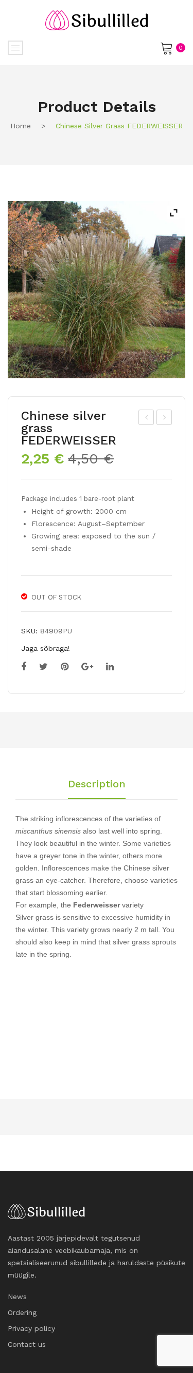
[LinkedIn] (110, 667)
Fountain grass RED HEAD (164, 419)
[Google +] (87, 667)
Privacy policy (31, 1328)
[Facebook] (23, 667)
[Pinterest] (64, 667)
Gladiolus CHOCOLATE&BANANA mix (146, 419)
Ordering (22, 1312)
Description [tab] (97, 784)
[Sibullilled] (96, 19)
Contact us (27, 1344)
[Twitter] (43, 667)
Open (15, 48)
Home (20, 126)
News (17, 1296)
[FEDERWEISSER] (96, 289)
